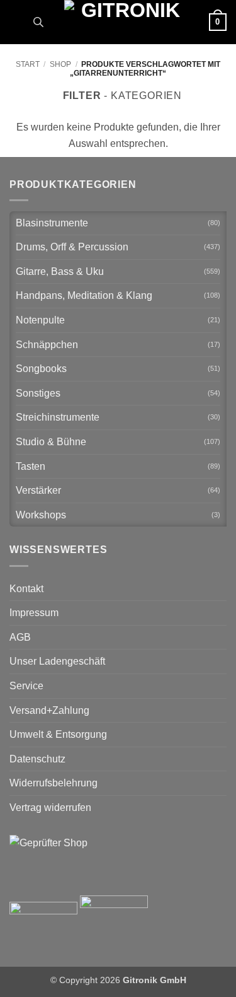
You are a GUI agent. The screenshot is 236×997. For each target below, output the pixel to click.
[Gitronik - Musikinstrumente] (125, 22)
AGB (20, 637)
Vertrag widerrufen (50, 807)
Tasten (30, 466)
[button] (17, 21)
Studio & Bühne (51, 441)
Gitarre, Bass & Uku (60, 271)
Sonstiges (38, 393)
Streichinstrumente (57, 417)
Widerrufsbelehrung (53, 783)
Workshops (41, 515)
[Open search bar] (38, 22)
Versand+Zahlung (49, 710)
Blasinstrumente (52, 223)
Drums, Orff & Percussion (72, 247)
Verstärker (38, 490)
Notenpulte (40, 320)
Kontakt (26, 588)
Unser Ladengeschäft (57, 661)
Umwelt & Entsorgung (58, 734)
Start (28, 64)
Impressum (34, 612)
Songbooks (41, 368)
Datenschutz (37, 759)
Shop (60, 64)
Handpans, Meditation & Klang (84, 295)
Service (26, 685)
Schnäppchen (47, 344)
